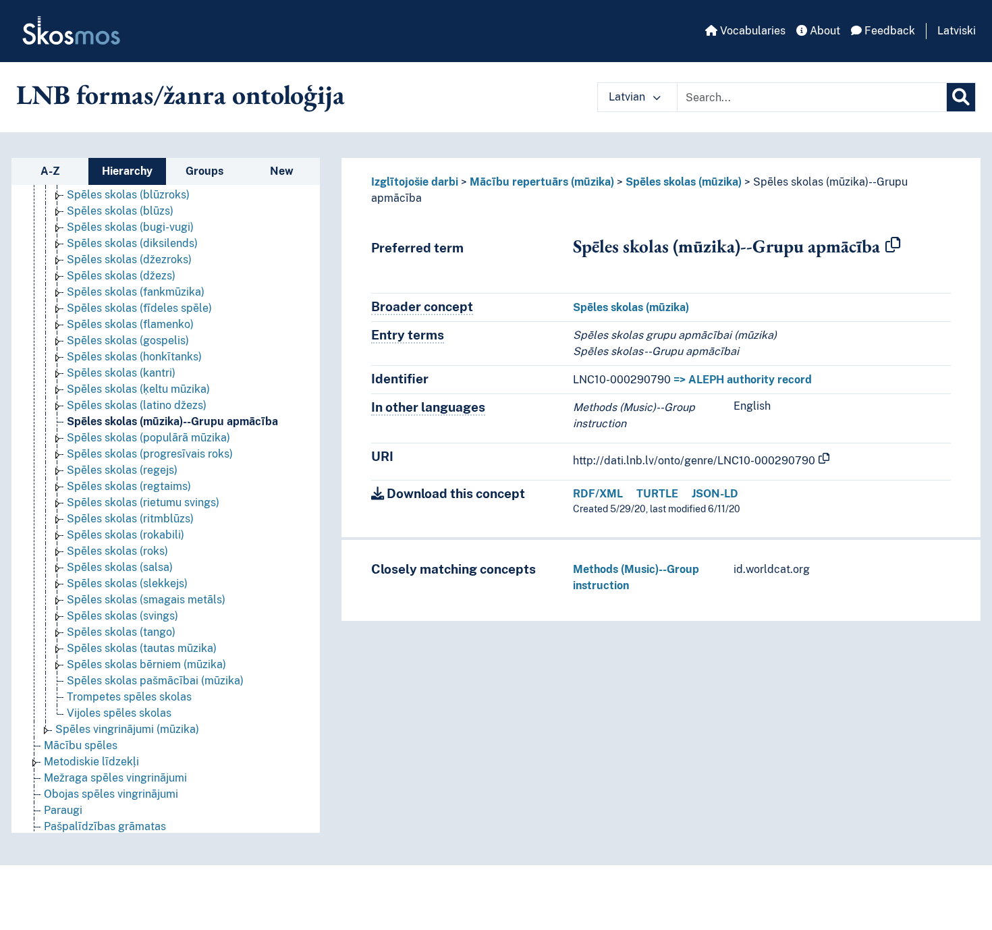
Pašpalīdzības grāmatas (105, 826)
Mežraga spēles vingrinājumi (115, 777)
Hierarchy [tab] (127, 171)
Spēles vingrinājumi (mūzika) (127, 729)
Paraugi (63, 810)
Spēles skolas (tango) (121, 632)
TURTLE (657, 493)
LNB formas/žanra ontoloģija (180, 94)
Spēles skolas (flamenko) (130, 324)
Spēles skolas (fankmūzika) (135, 291)
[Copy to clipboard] (893, 245)
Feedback (888, 30)
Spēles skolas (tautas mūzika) (142, 648)
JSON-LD (715, 493)
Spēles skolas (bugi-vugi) (130, 227)
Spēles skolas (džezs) (121, 275)
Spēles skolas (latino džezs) (136, 405)
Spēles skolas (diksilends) (132, 243)
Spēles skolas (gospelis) (128, 340)
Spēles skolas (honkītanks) (134, 356)
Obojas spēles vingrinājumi (111, 794)
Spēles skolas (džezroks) (129, 259)
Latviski (956, 30)
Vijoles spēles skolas (119, 713)
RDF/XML (598, 493)
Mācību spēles (80, 745)
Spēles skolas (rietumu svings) (143, 502)
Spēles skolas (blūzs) (120, 210)
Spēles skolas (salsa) (120, 567)
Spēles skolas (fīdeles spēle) (139, 308)
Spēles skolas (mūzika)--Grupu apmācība (172, 421)
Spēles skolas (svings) (122, 615)
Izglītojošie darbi (414, 181)
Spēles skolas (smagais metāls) (146, 599)
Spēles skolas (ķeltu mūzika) (138, 389)
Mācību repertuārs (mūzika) (542, 181)
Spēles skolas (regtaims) (129, 486)
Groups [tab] (204, 171)
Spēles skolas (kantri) (121, 372)
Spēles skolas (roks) (117, 551)
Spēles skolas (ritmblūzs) (130, 518)
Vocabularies (751, 30)
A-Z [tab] (50, 171)
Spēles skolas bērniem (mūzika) (146, 664)
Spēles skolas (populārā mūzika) (148, 437)
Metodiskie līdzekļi (91, 761)
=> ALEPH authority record (742, 379)
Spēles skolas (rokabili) (125, 534)
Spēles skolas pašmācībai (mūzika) (155, 680)
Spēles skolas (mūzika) (684, 181)
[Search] (961, 97)
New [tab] (282, 171)
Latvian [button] (628, 96)
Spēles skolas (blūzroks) (128, 194)
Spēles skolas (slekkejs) (127, 583)
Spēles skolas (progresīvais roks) (150, 453)
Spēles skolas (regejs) (122, 470)
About (823, 30)
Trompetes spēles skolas (129, 696)
